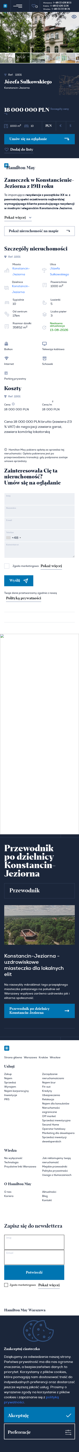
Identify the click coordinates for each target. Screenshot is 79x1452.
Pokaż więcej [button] (15, 217)
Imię (8, 496)
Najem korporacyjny (16, 1091)
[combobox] (13, 537)
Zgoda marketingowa (37, 566)
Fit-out (46, 1086)
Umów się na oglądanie (28, 139)
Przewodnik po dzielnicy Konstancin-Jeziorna (29, 1010)
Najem (8, 1078)
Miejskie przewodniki (54, 1166)
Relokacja (48, 1099)
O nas (7, 1192)
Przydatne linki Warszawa (20, 1166)
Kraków (43, 1057)
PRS (6, 1099)
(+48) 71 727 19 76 (61, 9)
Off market (49, 1116)
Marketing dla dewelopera (58, 1133)
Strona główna (13, 1057)
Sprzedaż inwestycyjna (56, 1120)
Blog (45, 1196)
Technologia (11, 1162)
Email (9, 520)
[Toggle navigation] (17, 6)
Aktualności (49, 1192)
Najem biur (49, 1082)
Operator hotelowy (54, 1129)
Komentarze (12, 545)
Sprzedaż (10, 1082)
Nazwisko (11, 508)
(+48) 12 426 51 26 (60, 5)
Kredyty (47, 1091)
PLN (49, 126)
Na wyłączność (13, 1158)
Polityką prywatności (23, 598)
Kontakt (47, 1200)
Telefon (10, 532)
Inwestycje (10, 1095)
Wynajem (10, 1086)
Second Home (50, 1124)
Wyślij (14, 580)
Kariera (8, 1196)
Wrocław (55, 1057)
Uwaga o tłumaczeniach (56, 1175)
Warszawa (30, 1057)
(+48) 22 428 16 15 (62, 2)
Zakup (8, 1074)
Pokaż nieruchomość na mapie (34, 231)
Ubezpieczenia (51, 1095)
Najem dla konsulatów (55, 1103)
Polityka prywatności (55, 1171)
